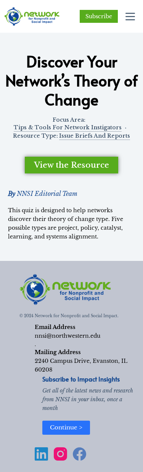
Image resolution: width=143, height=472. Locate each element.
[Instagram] (60, 454)
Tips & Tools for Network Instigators (68, 127)
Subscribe (98, 16)
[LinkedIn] (41, 454)
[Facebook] (79, 454)
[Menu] (130, 16)
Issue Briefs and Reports (94, 135)
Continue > (66, 427)
